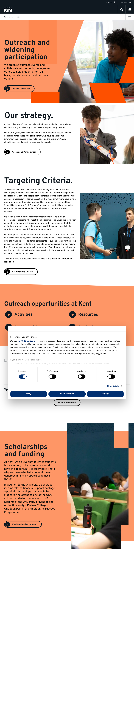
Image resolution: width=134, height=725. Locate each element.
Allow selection (67, 394)
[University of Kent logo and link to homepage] (8, 9)
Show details (113, 386)
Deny (28, 394)
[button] (130, 9)
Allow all (105, 394)
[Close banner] (123, 328)
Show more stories (67, 402)
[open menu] (130, 9)
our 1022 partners (26, 341)
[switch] (52, 376)
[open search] (121, 9)
